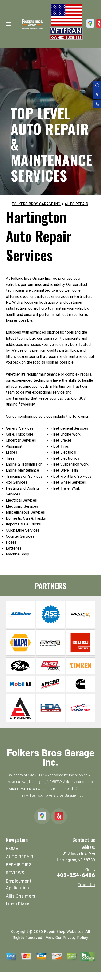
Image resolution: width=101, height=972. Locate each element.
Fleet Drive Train (64, 470)
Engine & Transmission (24, 464)
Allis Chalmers (20, 896)
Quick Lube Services (22, 530)
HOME (12, 848)
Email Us (86, 885)
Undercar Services (21, 440)
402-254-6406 (38, 775)
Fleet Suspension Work (69, 464)
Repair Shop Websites (63, 931)
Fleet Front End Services (71, 476)
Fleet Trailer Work (65, 488)
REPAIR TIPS (19, 864)
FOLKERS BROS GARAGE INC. (36, 204)
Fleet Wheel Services (68, 482)
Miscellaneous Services (25, 512)
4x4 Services (16, 482)
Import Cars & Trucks (23, 524)
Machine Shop (17, 554)
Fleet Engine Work (65, 434)
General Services (20, 428)
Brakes (11, 452)
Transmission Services (24, 476)
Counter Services (20, 536)
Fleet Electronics (64, 458)
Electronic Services (22, 506)
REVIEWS (15, 872)
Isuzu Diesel (18, 903)
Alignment (14, 446)
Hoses (11, 542)
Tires (10, 458)
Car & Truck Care (19, 434)
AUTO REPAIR (76, 204)
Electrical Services (21, 500)
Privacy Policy (75, 937)
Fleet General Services (69, 428)
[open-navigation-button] (8, 24)
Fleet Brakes (61, 440)
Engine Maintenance (22, 470)
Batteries (13, 548)
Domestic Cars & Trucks (26, 518)
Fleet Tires (59, 446)
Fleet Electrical (63, 452)
